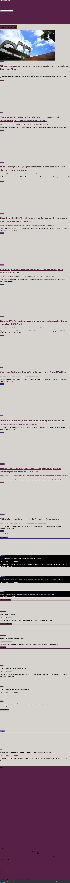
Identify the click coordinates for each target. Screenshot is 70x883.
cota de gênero (34, 523)
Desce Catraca (3, 635)
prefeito (46, 124)
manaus (38, 73)
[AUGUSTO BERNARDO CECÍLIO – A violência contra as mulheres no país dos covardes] (4, 698)
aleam (6, 874)
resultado (53, 276)
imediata (38, 225)
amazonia (18, 874)
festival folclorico (24, 376)
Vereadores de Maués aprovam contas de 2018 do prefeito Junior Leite (32, 420)
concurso (23, 225)
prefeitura (2, 878)
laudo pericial (43, 475)
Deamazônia (56, 874)
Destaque (2, 61)
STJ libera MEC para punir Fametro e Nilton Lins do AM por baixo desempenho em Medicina (25, 752)
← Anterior (5, 533)
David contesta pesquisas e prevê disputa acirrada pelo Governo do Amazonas (20, 559)
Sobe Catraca (3, 611)
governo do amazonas (14, 876)
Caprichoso (27, 874)
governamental (32, 173)
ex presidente (34, 327)
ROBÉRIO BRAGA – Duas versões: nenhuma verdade (14, 689)
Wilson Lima (51, 878)
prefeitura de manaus (9, 878)
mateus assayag (36, 124)
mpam (42, 73)
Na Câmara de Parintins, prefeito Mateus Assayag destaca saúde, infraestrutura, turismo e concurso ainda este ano (30, 119)
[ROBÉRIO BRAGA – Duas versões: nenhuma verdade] (4, 684)
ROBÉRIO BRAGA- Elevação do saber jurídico (13, 668)
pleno (38, 327)
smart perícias (65, 475)
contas (32, 424)
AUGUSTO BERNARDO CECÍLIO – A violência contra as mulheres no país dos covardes (24, 704)
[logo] (3, 775)
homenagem (31, 376)
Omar (42, 876)
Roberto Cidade (23, 878)
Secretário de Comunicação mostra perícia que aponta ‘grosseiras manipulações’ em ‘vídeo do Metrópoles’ (30, 470)
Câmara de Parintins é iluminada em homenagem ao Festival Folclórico (33, 372)
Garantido (67, 874)
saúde (33, 878)
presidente (16, 878)
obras (40, 876)
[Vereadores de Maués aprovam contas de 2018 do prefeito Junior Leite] (25, 414)
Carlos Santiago (33, 874)
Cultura (4, 14)
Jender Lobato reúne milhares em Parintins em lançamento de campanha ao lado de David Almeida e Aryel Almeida (28, 856)
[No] (4, 882)
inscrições (20, 876)
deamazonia (18, 73)
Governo (8, 876)
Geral (4, 18)
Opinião (4, 16)
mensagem (46, 173)
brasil (24, 874)
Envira (29, 327)
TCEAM (44, 878)
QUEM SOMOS (3, 777)
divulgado (39, 276)
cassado (29, 523)
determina (34, 225)
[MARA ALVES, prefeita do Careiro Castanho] (4, 633)
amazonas (12, 874)
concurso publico (33, 276)
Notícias (4, 13)
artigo (21, 874)
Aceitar (2, 882)
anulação (22, 73)
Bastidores (5, 19)
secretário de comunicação (56, 475)
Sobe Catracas (6, 20)
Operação (48, 876)
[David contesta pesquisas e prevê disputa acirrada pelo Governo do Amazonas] (13, 553)
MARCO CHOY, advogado (7, 614)
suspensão (42, 225)
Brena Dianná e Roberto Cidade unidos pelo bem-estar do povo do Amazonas (19, 852)
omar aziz (45, 876)
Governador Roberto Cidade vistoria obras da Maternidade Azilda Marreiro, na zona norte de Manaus (24, 855)
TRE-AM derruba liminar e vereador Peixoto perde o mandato (29, 519)
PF (61, 876)
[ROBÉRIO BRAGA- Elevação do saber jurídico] (13, 663)
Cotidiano (5, 17)
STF (35, 878)
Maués (41, 424)
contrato (35, 73)
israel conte (37, 475)
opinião (52, 876)
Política (4, 23)
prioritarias (55, 173)
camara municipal (29, 73)
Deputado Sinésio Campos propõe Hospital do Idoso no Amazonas (17, 851)
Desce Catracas (6, 22)
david (43, 874)
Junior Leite (36, 424)
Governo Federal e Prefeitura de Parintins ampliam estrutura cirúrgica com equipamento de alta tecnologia (28, 594)
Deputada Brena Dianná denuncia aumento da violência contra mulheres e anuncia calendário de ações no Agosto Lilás (31, 580)
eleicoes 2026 (60, 874)
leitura (31, 124)
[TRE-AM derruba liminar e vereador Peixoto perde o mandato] (27, 513)
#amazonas (2, 874)
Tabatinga (47, 225)
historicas (38, 173)
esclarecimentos (30, 475)
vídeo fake (2, 476)
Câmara (41, 874)
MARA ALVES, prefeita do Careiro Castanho (12, 638)
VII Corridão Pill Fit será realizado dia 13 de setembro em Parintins (17, 853)
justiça (23, 876)
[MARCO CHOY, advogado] (4, 609)
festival (63, 874)
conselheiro (28, 225)
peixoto (46, 523)
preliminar (48, 276)
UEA (47, 878)
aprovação (20, 424)
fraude (39, 523)
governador (3, 876)
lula (26, 876)
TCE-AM (52, 225)
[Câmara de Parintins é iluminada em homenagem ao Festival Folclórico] (27, 366)
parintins (42, 124)
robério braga (29, 878)
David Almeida (25, 173)
